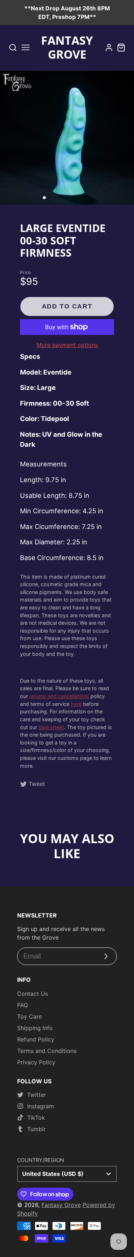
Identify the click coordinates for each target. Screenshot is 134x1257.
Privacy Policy (36, 1062)
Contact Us (32, 993)
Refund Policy (35, 1039)
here (76, 704)
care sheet (51, 727)
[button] (44, 197)
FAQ (22, 1005)
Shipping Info (35, 1027)
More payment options (67, 344)
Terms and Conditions (46, 1050)
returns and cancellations (59, 696)
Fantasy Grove (61, 1204)
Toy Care (29, 1016)
